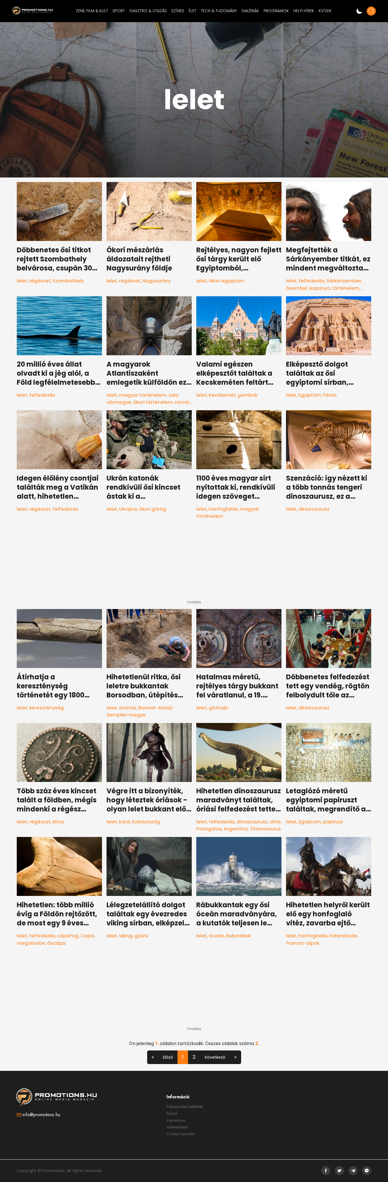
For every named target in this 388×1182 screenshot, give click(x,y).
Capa (87, 935)
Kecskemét (222, 395)
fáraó (330, 395)
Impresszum (176, 1120)
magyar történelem (142, 395)
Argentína (236, 828)
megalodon (31, 943)
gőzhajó (218, 707)
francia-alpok (302, 943)
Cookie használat (180, 1134)
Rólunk (172, 1113)
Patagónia (209, 828)
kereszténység (46, 707)
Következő (215, 1057)
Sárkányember (343, 280)
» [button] (235, 1056)
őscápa (56, 943)
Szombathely (68, 280)
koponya (320, 288)
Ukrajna (128, 509)
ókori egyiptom (227, 280)
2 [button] (194, 1056)
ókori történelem (153, 402)
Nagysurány (156, 280)
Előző (168, 1057)
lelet (22, 280)
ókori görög (152, 509)
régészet (40, 280)
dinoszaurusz (314, 509)
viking (125, 935)
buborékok (238, 935)
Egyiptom (310, 395)
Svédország (146, 821)
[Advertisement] (194, 564)
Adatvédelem (177, 1127)
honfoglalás (223, 509)
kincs (58, 821)
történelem (345, 288)
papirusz (333, 821)
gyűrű (141, 935)
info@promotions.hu (41, 1114)
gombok (247, 395)
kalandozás (343, 935)
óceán (216, 935)
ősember (297, 288)
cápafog (67, 935)
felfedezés (311, 280)
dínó (275, 821)
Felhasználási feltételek (184, 1106)
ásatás (127, 707)
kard (124, 821)
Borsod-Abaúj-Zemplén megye (140, 711)
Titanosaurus (265, 828)
